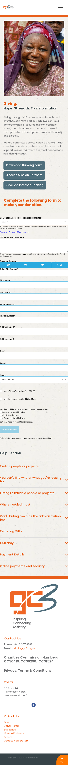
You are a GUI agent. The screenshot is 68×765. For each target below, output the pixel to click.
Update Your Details (16, 741)
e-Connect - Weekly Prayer (14, 418)
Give (6, 722)
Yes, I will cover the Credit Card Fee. (20, 399)
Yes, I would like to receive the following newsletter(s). (24, 409)
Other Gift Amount (8, 269)
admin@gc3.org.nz (24, 649)
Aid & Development (10, 415)
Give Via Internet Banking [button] (24, 185)
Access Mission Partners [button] (24, 175)
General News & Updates (13, 412)
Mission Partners (14, 733)
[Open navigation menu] (61, 7)
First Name (5, 280)
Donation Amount (8, 261)
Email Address (7, 305)
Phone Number (7, 316)
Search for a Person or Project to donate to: (20, 218)
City (2, 351)
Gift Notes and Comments (12, 237)
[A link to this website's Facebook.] (34, 705)
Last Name (5, 293)
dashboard (32, 758)
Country (4, 375)
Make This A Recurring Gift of (19, 391)
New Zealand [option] (8, 379)
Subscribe (10, 730)
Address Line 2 (7, 339)
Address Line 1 (7, 327)
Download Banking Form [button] (24, 165)
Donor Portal (11, 726)
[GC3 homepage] (30, 7)
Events (8, 737)
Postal (3, 363)
